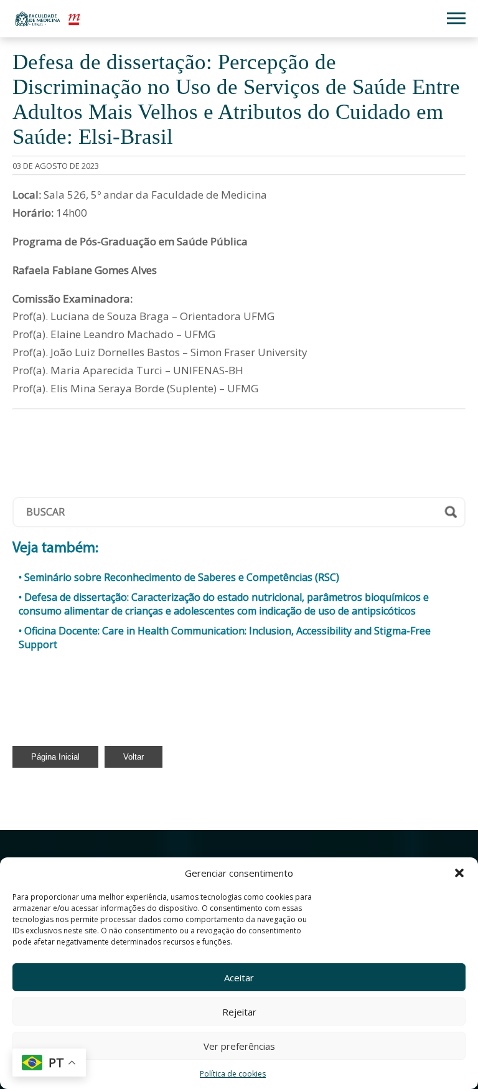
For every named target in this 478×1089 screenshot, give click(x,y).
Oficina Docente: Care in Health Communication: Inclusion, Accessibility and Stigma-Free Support (225, 637)
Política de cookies (233, 1073)
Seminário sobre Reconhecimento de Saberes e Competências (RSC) (181, 577)
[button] (459, 873)
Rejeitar (239, 1012)
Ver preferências (239, 1046)
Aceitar (239, 977)
